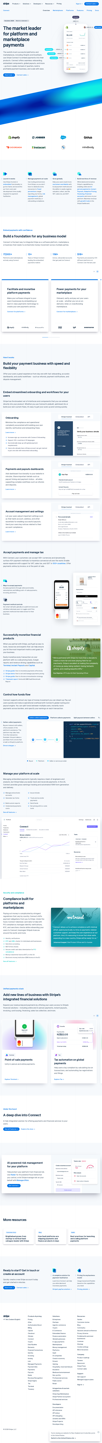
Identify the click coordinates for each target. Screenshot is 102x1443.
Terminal (7, 665)
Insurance (56, 1370)
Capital (32, 665)
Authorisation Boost (35, 1325)
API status (56, 1413)
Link (29, 1361)
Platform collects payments (60, 718)
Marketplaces (58, 10)
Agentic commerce (59, 1325)
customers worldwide (60, 184)
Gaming (55, 1364)
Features (80, 10)
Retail (54, 1383)
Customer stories (83, 1322)
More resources (82, 1350)
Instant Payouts (18, 665)
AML (13, 941)
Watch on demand (21, 20)
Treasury (31, 1389)
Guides (79, 1319)
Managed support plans (85, 1379)
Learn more (10, 432)
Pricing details (82, 1289)
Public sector (57, 1381)
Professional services (60, 1378)
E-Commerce (57, 1331)
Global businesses (59, 1339)
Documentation (58, 1407)
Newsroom (81, 1363)
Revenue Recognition (35, 1378)
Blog (78, 1325)
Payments (31, 1370)
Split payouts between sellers (84, 718)
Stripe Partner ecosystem (62, 1397)
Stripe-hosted (66, 417)
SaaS (54, 1353)
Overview (46, 10)
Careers (80, 1360)
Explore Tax (58, 1079)
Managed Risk (23, 1180)
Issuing (30, 1358)
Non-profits (57, 1375)
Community (81, 1328)
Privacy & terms (82, 1333)
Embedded (80, 417)
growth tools (85, 201)
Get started (13, 1186)
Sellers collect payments (38, 718)
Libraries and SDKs (59, 1419)
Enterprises (57, 1319)
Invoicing (31, 1356)
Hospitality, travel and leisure (62, 1367)
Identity (30, 1353)
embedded (7, 184)
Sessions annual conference (87, 1331)
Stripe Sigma (32, 1381)
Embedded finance (59, 1333)
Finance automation (59, 1336)
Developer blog (58, 1424)
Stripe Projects (58, 1421)
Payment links (33, 1367)
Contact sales (91, 4)
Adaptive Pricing (90, 191)
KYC (7, 941)
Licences (80, 1341)
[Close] (98, 1432)
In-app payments (58, 1342)
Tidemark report (12, 679)
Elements (31, 1347)
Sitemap (80, 1344)
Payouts (31, 1372)
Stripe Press (81, 1366)
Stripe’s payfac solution (61, 1289)
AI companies (57, 1356)
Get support (81, 1377)
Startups (56, 1322)
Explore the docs (27, 1129)
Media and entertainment (61, 1372)
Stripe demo (10, 674)
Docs (97, 10)
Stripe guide (10, 671)
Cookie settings (82, 1347)
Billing (30, 1328)
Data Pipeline (32, 1344)
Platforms (70, 10)
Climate (30, 1336)
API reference (57, 1410)
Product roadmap (83, 1358)
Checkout (31, 1333)
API (89, 417)
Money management (60, 1347)
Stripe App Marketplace (61, 1394)
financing (80, 194)
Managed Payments (35, 1364)
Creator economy (59, 1358)
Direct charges (8, 745)
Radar (13, 1174)
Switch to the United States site (62, 1438)
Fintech (55, 1361)
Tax (29, 1383)
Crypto (30, 1342)
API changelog (57, 1416)
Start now (8, 75)
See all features (9, 812)
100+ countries (59, 563)
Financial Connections (35, 1350)
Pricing (59, 3)
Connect (6, 10)
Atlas (29, 1322)
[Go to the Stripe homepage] (5, 1316)
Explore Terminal (11, 1079)
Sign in (78, 4)
